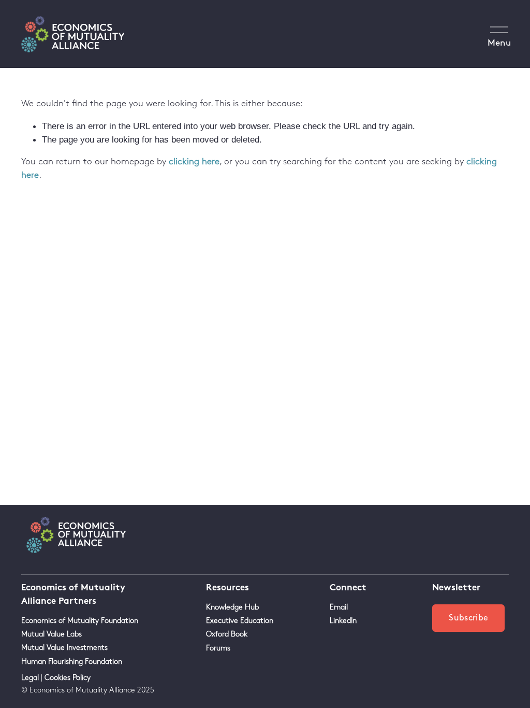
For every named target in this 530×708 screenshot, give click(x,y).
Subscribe (468, 618)
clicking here (194, 162)
